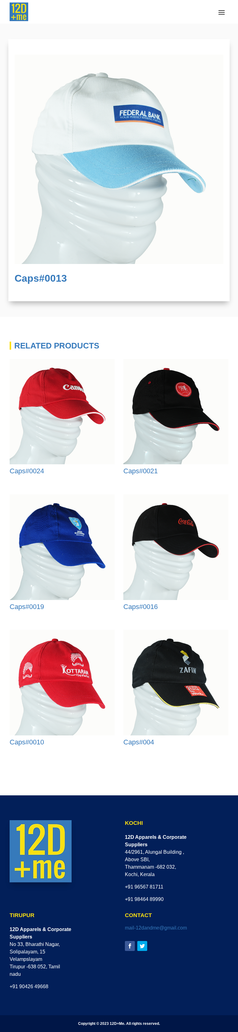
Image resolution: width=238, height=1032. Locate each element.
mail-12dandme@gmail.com (156, 927)
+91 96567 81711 (144, 886)
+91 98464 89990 (144, 899)
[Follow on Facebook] (130, 946)
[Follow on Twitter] (142, 946)
